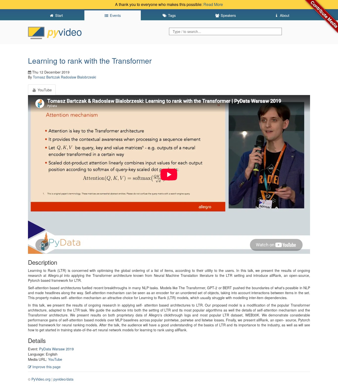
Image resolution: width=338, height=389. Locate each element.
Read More (213, 4)
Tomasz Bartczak (46, 77)
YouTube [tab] (44, 89)
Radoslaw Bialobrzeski (78, 77)
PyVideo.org (40, 379)
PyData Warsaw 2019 (56, 348)
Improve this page (46, 366)
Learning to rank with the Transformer (90, 60)
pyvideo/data (63, 379)
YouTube (55, 359)
